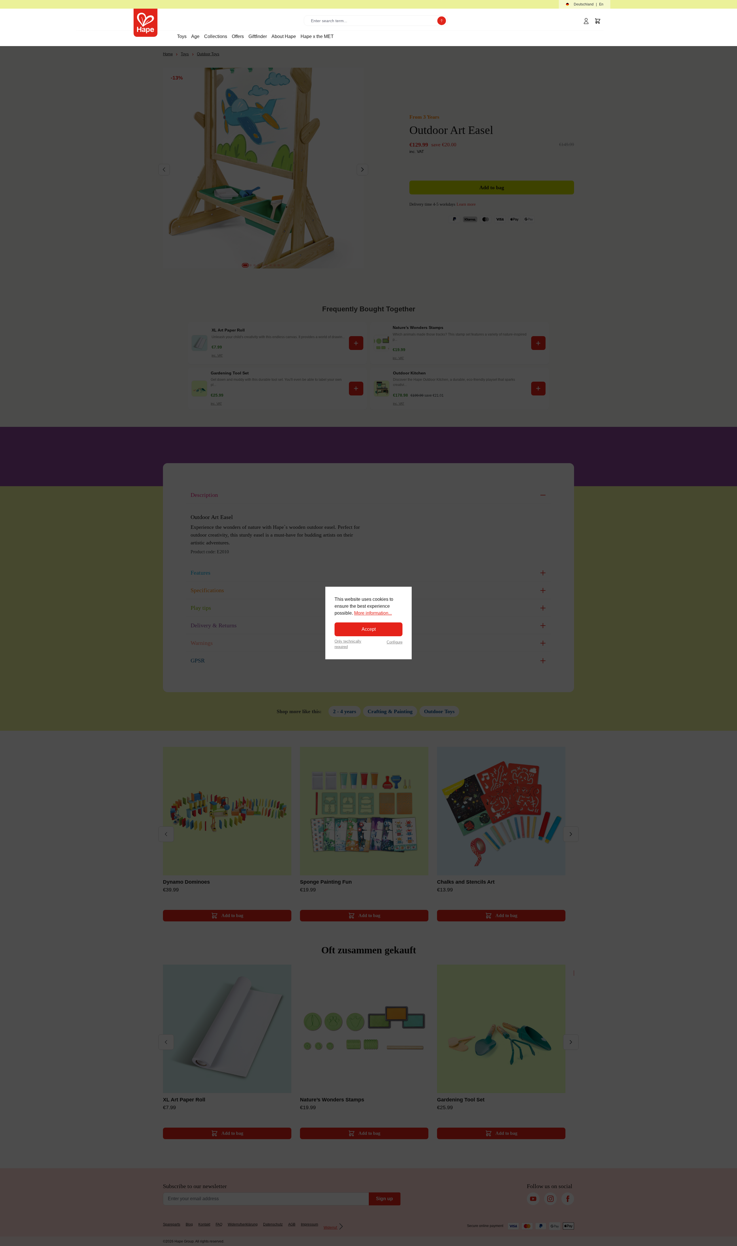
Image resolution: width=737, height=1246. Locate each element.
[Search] (441, 20)
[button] (584, 4)
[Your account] (586, 21)
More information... (373, 613)
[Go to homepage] (145, 23)
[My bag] (597, 21)
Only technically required (348, 644)
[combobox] (371, 21)
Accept (369, 629)
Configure (394, 642)
